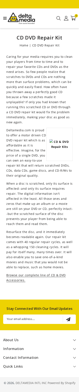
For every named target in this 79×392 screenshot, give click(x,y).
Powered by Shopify (61, 383)
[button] (4, 18)
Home (24, 45)
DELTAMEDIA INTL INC (31, 383)
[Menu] (4, 18)
